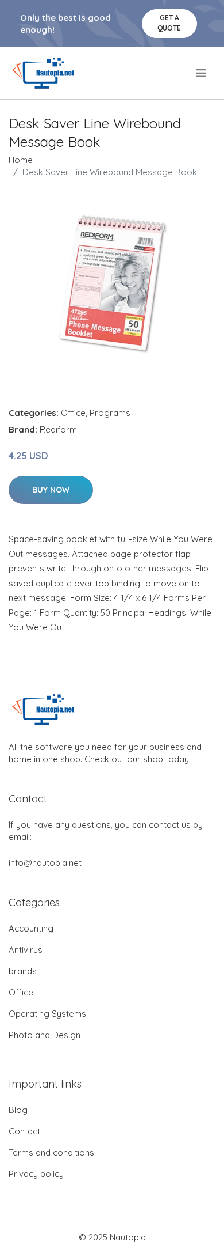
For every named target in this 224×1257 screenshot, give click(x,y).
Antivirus (26, 949)
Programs (110, 412)
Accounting (31, 928)
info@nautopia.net (45, 862)
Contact (24, 1131)
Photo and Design (44, 1034)
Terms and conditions (51, 1152)
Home (21, 159)
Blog (18, 1109)
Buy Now (50, 489)
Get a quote (169, 22)
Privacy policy (36, 1173)
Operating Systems (47, 1013)
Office (73, 412)
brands (23, 971)
